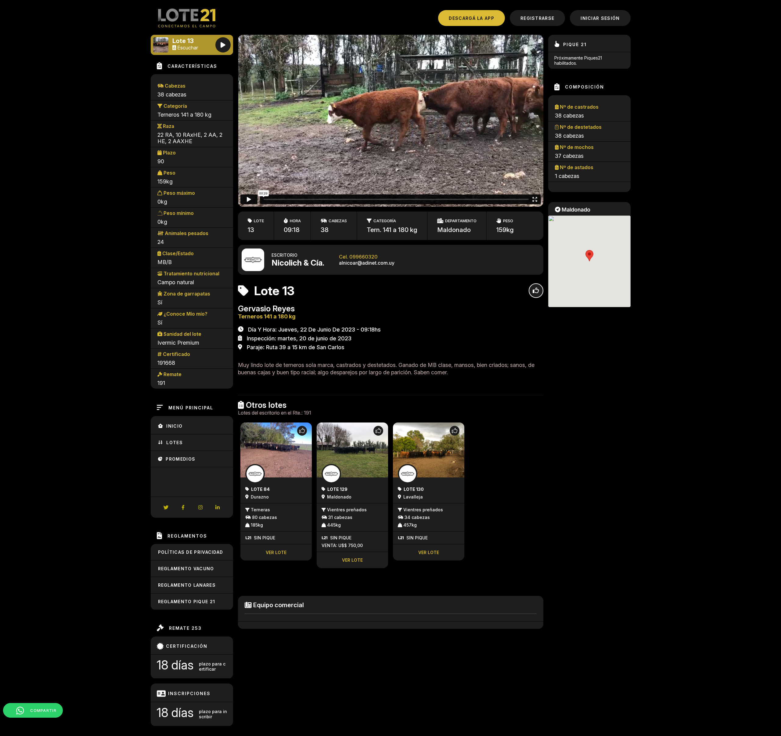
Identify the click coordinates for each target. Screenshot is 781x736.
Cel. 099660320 (358, 257)
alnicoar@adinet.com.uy (366, 263)
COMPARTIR (42, 710)
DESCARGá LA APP (471, 18)
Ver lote (276, 552)
